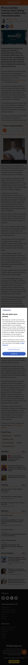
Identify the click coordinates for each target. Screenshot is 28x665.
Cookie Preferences (14, 349)
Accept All (14, 354)
